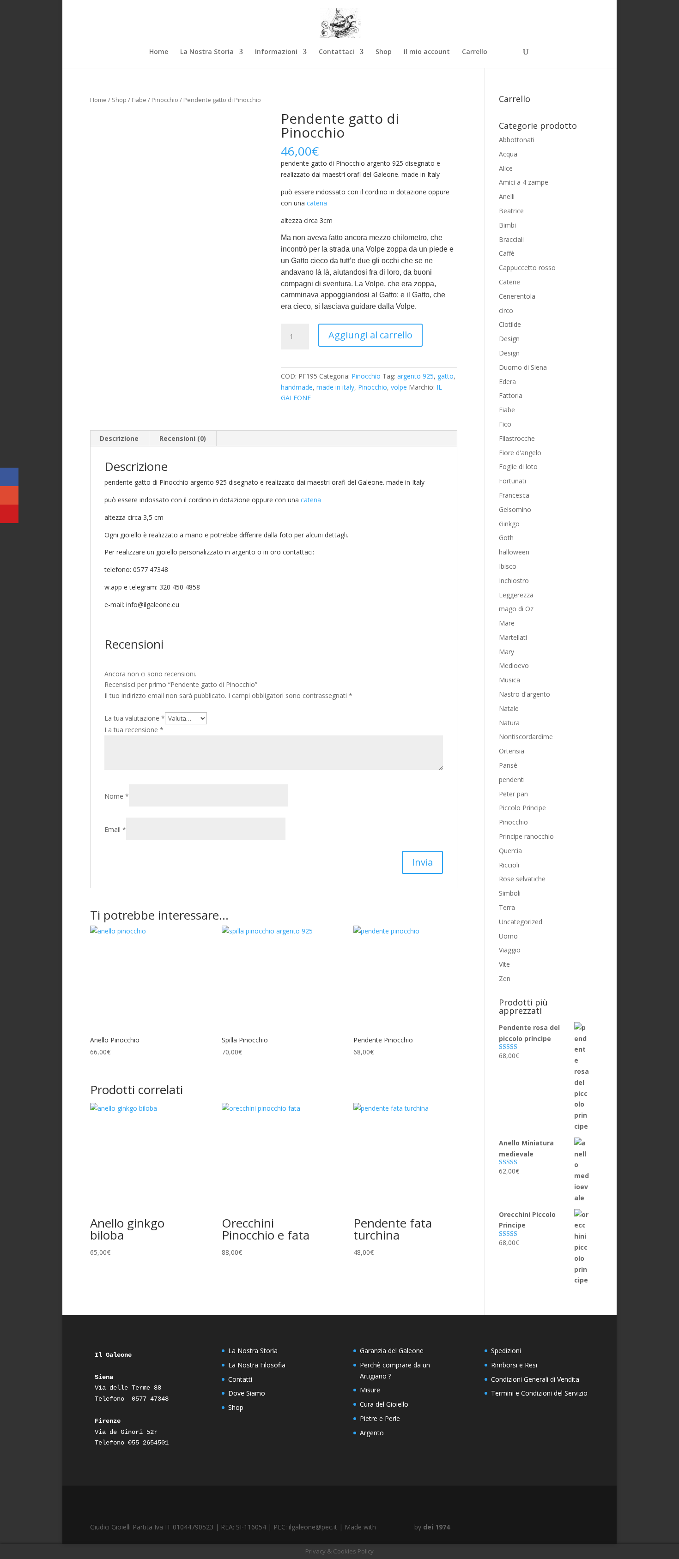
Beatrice (511, 210)
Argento (372, 1432)
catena (317, 203)
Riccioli (509, 865)
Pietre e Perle (380, 1418)
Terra (507, 907)
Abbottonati (516, 139)
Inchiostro (514, 580)
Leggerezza (516, 594)
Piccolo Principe (522, 807)
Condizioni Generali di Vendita (535, 1379)
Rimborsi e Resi (514, 1364)
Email (115, 829)
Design (509, 338)
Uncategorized (520, 921)
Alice (506, 168)
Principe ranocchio (526, 836)
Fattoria (510, 395)
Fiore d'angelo (520, 452)
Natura (509, 722)
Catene (509, 281)
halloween (514, 552)
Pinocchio (165, 100)
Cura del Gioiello (384, 1404)
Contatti (240, 1379)
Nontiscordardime (526, 736)
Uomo (508, 936)
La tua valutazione (134, 718)
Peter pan (513, 793)
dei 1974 (436, 1527)
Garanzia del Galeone (392, 1350)
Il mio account (427, 52)
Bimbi (507, 225)
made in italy (335, 387)
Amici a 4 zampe (523, 182)
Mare (507, 623)
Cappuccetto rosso (527, 267)
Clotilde (510, 324)
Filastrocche (517, 438)
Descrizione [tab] (119, 438)
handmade (297, 387)
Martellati (513, 637)
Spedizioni (506, 1350)
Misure (370, 1389)
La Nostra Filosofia (256, 1364)
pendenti (512, 779)
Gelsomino (515, 509)
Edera (507, 381)
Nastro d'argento (524, 694)
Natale (509, 708)
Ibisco (507, 566)
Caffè (507, 253)
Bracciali (511, 239)
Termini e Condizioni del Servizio (539, 1393)
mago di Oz (516, 608)
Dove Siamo (246, 1393)
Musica (509, 679)
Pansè (508, 765)
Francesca (514, 495)
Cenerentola (517, 296)
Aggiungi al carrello (370, 335)
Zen (504, 978)
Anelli (507, 196)
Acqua (508, 154)
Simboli (510, 893)
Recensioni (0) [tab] (182, 438)
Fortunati (512, 480)
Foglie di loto (518, 466)
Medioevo (514, 665)
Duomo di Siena (523, 367)
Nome (116, 796)
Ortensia (511, 750)
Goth (506, 537)
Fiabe (139, 100)
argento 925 (415, 376)
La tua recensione (134, 729)
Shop (384, 52)
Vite (504, 964)
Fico (505, 424)
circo (506, 310)
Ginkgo (509, 523)
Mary (506, 651)
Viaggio (510, 949)
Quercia (510, 850)
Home (158, 52)
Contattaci (336, 52)
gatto (445, 376)
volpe (399, 387)
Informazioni (276, 52)
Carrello (474, 52)
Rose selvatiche (522, 878)
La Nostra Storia (207, 52)
